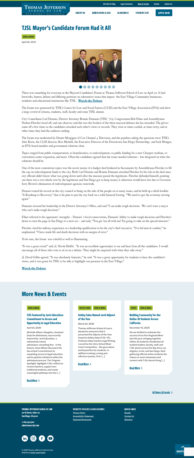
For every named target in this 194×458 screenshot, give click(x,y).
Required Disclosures (82, 419)
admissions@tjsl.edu (30, 425)
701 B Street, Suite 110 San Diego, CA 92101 (31, 414)
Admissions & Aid (101, 13)
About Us (80, 13)
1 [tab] (80, 87)
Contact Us (168, 3)
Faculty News (84, 307)
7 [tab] (105, 87)
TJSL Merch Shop (109, 3)
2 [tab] (84, 87)
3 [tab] (88, 87)
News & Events (143, 3)
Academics (123, 13)
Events (133, 307)
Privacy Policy (79, 412)
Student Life (142, 13)
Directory (128, 419)
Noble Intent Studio (38, 452)
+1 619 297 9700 (28, 422)
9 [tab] (113, 87)
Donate (156, 3)
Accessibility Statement (83, 416)
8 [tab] (109, 87)
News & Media (28, 36)
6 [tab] (101, 87)
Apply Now (164, 13)
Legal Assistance (127, 3)
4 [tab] (92, 87)
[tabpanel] (97, 65)
